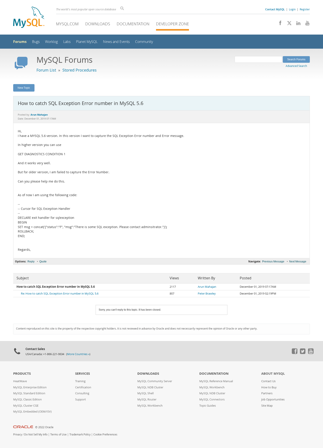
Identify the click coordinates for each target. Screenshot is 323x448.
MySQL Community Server (154, 381)
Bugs (36, 41)
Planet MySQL (87, 41)
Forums (20, 41)
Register (305, 9)
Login (292, 9)
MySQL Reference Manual (216, 381)
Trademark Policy (80, 434)
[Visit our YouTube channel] (306, 24)
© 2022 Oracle (44, 427)
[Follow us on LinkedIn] (297, 24)
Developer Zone (172, 23)
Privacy (17, 434)
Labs (67, 41)
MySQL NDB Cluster (150, 387)
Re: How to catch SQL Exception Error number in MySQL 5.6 (59, 293)
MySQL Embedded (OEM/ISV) (32, 411)
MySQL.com (67, 23)
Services (82, 373)
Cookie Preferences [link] (105, 434)
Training (80, 381)
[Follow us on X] (288, 24)
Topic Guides (207, 405)
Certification (83, 387)
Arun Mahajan (207, 287)
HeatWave (20, 381)
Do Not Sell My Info (35, 434)
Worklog (51, 41)
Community (144, 41)
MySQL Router (146, 399)
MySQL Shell (145, 393)
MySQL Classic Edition (27, 399)
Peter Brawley (207, 293)
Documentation (133, 23)
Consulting (82, 393)
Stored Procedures (79, 70)
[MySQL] (29, 18)
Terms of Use (58, 434)
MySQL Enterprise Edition (30, 387)
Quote (43, 261)
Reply (30, 261)
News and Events (116, 41)
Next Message (297, 261)
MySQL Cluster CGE (25, 405)
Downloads (97, 23)
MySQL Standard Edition (29, 393)
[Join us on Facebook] (279, 24)
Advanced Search (296, 66)
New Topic (24, 87)
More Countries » (78, 354)
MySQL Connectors (212, 399)
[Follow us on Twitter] (302, 353)
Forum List (46, 70)
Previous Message (273, 261)
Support (80, 399)
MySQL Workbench (150, 405)
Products (22, 373)
